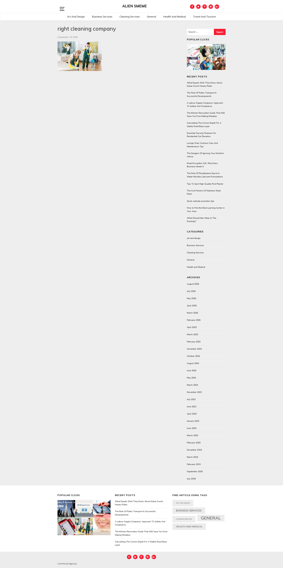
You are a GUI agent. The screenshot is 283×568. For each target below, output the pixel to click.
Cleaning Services (130, 16)
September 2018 (195, 471)
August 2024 (193, 363)
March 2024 (192, 385)
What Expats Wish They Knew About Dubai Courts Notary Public (204, 84)
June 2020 (191, 428)
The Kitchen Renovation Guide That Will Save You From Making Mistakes (206, 115)
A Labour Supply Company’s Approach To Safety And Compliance (205, 105)
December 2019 (194, 449)
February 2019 (193, 464)
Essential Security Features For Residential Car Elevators (201, 135)
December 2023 (194, 392)
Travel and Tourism (204, 16)
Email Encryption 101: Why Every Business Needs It (202, 165)
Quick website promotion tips (200, 201)
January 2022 (193, 421)
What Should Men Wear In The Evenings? (201, 220)
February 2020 (193, 442)
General (151, 16)
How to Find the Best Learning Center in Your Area (206, 210)
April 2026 (192, 305)
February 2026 (193, 320)
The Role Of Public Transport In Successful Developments (202, 94)
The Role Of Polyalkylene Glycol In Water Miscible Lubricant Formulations (205, 175)
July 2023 (191, 399)
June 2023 (191, 406)
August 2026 (193, 284)
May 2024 (191, 377)
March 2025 (192, 334)
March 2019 (192, 457)
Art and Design (76, 16)
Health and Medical (174, 16)
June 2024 (191, 370)
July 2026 (191, 291)
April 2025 (192, 327)
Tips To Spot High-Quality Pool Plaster (205, 184)
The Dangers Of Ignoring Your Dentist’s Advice (205, 155)
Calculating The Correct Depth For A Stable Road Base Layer (204, 125)
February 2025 (193, 341)
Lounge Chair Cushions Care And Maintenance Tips (202, 145)
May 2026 (191, 298)
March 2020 (192, 435)
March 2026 (192, 312)
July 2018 (191, 478)
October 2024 (193, 356)
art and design (193, 238)
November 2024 (194, 349)
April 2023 (192, 413)
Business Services (102, 16)
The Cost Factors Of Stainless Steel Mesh (204, 192)
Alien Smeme (134, 6)
